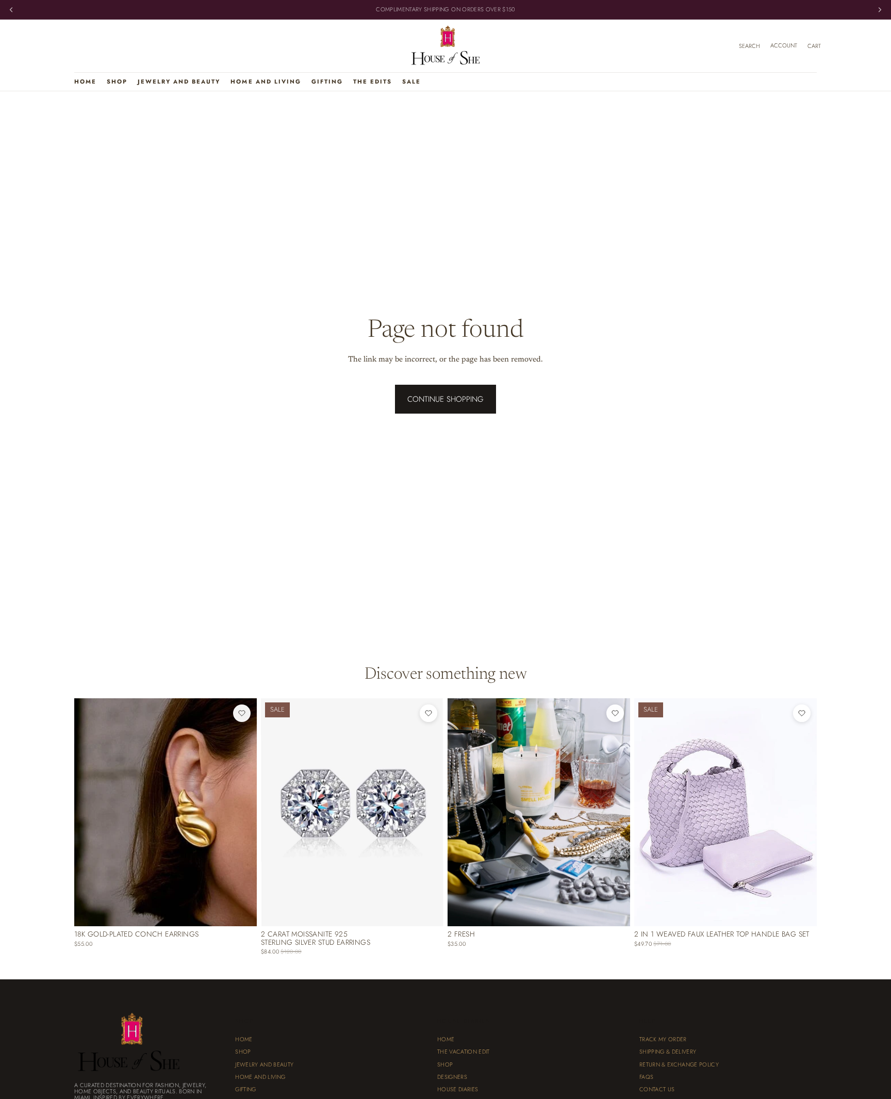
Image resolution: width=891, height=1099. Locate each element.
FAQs (646, 1077)
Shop (243, 1052)
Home (243, 1040)
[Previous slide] (89, 812)
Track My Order (663, 1040)
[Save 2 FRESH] (615, 713)
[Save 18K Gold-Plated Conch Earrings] (242, 713)
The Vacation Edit (463, 1052)
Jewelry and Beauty (264, 1064)
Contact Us (656, 1089)
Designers (452, 1077)
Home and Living (260, 1077)
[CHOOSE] (614, 910)
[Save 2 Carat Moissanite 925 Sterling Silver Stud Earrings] (428, 713)
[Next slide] (241, 812)
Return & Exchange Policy (679, 1064)
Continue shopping (445, 399)
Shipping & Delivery (667, 1052)
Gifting (245, 1089)
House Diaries (457, 1089)
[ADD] (241, 910)
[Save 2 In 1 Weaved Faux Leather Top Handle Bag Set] (802, 713)
